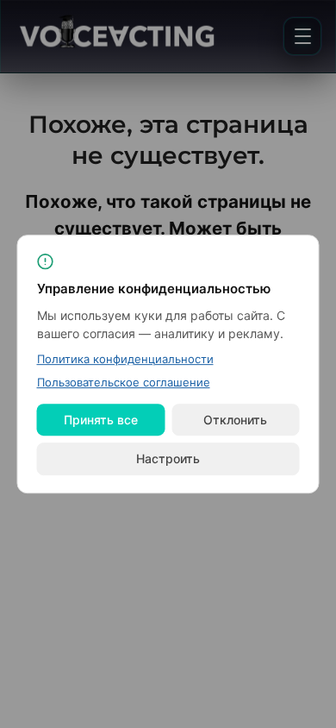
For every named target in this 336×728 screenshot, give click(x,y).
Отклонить (235, 419)
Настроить (168, 458)
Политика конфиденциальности (125, 359)
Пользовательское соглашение (123, 382)
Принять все (101, 419)
